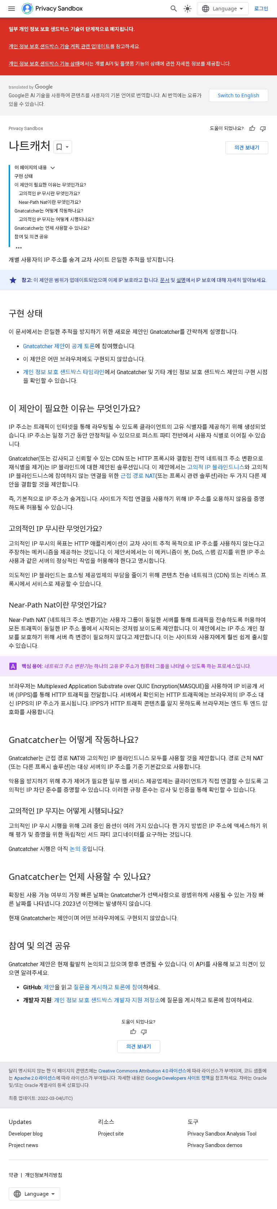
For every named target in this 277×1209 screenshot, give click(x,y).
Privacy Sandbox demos (215, 1145)
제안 (49, 987)
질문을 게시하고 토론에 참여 (108, 987)
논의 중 (78, 849)
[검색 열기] (174, 8)
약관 (13, 1175)
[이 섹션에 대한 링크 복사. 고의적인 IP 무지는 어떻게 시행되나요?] (130, 811)
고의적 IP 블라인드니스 (216, 467)
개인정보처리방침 (43, 1175)
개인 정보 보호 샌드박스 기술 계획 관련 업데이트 (59, 46)
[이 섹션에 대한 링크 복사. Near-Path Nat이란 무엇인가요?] (113, 605)
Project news (23, 1145)
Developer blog (26, 1134)
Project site (111, 1134)
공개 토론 (83, 346)
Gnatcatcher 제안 (44, 346)
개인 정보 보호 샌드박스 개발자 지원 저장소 (107, 1000)
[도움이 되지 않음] (263, 128)
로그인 (261, 9)
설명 (181, 280)
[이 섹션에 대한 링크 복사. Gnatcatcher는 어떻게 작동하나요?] (145, 740)
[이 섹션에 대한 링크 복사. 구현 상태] (50, 314)
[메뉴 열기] (11, 8)
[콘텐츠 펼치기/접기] (52, 168)
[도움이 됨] (252, 128)
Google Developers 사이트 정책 (178, 1078)
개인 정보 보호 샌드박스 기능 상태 (44, 64)
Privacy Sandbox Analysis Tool (222, 1134)
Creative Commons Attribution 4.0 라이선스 (142, 1071)
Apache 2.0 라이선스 (35, 1078)
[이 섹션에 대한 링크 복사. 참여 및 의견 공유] (78, 946)
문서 (165, 280)
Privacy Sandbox (26, 128)
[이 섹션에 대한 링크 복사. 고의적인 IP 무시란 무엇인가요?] (109, 529)
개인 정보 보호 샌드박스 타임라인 (64, 372)
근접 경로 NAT (137, 476)
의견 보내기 (246, 147)
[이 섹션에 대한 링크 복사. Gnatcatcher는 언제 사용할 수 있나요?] (157, 877)
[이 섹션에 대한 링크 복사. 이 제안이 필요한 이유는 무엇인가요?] (147, 409)
